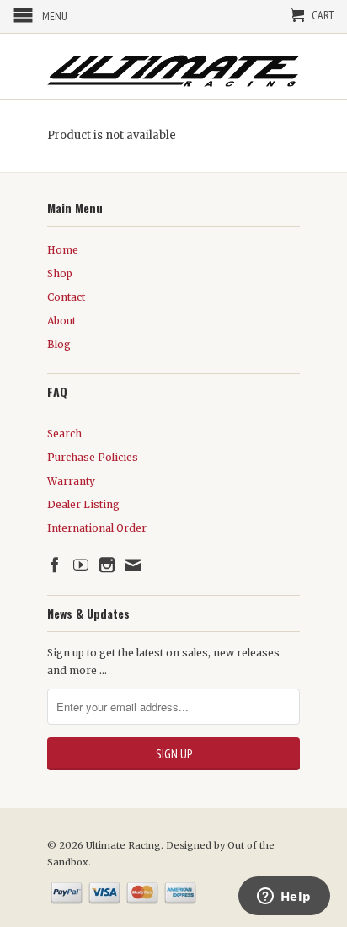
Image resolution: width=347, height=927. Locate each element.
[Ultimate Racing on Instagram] (107, 564)
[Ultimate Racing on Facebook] (54, 564)
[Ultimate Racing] (173, 66)
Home (62, 250)
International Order (97, 528)
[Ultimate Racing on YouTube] (80, 564)
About (61, 320)
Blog (59, 344)
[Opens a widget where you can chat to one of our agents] (284, 897)
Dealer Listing (83, 504)
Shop (59, 273)
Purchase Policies (92, 457)
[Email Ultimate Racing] (133, 564)
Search (64, 433)
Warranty (71, 480)
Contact (66, 297)
